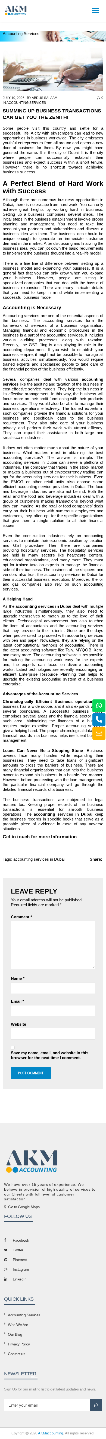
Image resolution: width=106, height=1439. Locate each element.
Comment (21, 917)
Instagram (21, 1269)
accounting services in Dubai (38, 859)
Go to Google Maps (24, 1207)
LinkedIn (19, 1279)
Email (17, 1001)
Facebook (21, 1240)
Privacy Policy (19, 1344)
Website (18, 1024)
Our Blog (15, 1334)
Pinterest (20, 1260)
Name (17, 978)
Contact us (16, 1354)
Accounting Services (26, 103)
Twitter (18, 1250)
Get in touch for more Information (40, 836)
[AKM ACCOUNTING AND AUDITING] (15, 10)
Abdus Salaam (44, 98)
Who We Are (18, 1325)
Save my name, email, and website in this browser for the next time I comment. (49, 1055)
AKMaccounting (50, 1433)
